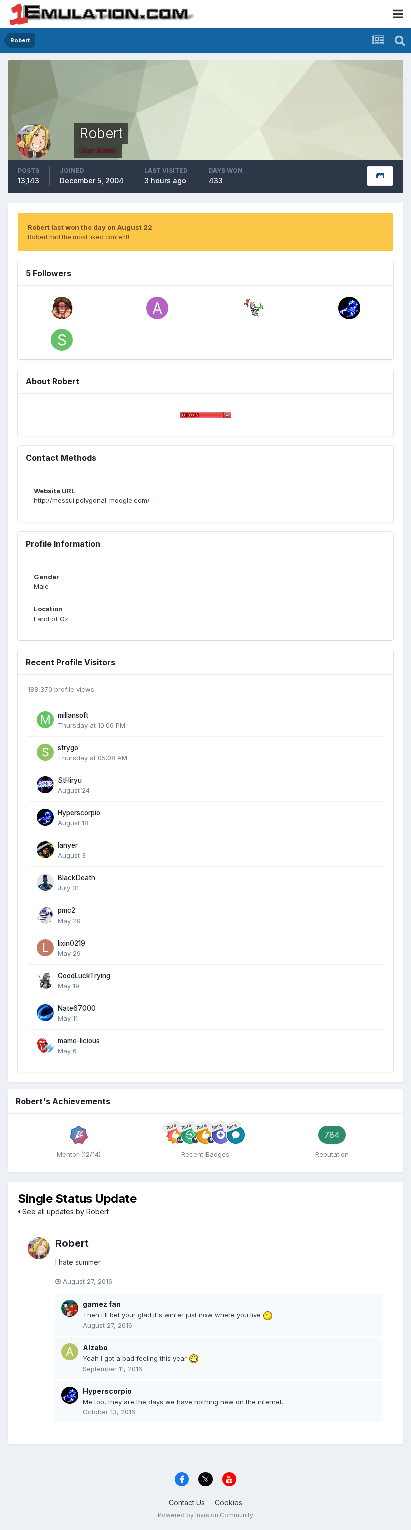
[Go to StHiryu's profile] (45, 784)
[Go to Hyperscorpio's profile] (349, 308)
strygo (68, 748)
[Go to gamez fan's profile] (69, 1308)
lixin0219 (71, 943)
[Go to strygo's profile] (45, 752)
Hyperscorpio (79, 813)
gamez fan (102, 1304)
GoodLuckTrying (84, 976)
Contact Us (187, 1502)
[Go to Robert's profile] (39, 1248)
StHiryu (70, 780)
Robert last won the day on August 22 (90, 227)
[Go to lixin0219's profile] (45, 947)
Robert (72, 1243)
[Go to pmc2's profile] (45, 915)
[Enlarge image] (268, 1315)
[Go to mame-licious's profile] (45, 1045)
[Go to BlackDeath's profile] (45, 882)
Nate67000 (77, 1008)
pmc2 (66, 910)
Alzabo (95, 1347)
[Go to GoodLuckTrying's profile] (45, 980)
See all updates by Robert (64, 1211)
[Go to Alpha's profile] (62, 308)
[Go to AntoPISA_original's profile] (157, 308)
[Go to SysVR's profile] (62, 340)
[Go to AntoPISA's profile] (254, 308)
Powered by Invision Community (205, 1515)
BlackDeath (76, 878)
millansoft (73, 715)
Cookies (228, 1502)
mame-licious (79, 1041)
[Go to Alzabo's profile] (69, 1351)
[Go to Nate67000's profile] (45, 1012)
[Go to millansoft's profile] (45, 719)
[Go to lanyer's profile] (45, 849)
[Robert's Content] (380, 176)
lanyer (68, 845)
